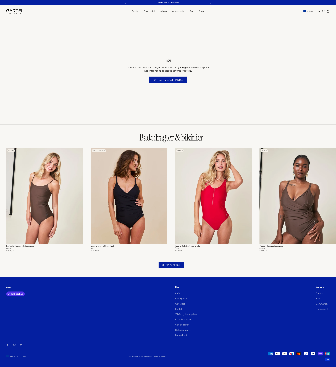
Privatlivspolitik (183, 319)
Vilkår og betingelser (186, 314)
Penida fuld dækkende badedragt (20, 246)
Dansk (24, 356)
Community (322, 303)
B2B (318, 298)
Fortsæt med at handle (168, 80)
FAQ (177, 293)
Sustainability (323, 309)
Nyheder (163, 11)
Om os (201, 11)
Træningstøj (149, 11)
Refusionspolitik (183, 330)
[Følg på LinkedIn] (21, 344)
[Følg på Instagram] (14, 344)
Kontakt (179, 309)
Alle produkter (178, 11)
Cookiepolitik (182, 324)
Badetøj (135, 11)
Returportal (181, 298)
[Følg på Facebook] (7, 344)
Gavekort (180, 303)
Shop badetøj (171, 265)
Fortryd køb (181, 335)
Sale (191, 11)
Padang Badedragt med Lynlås (187, 246)
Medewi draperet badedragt (102, 246)
